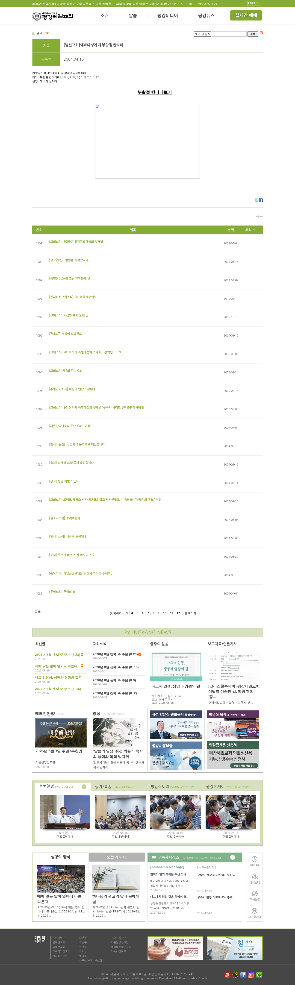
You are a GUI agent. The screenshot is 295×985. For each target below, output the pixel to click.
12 (178, 613)
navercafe (260, 975)
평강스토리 (172, 787)
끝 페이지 (190, 613)
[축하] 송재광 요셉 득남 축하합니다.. (72, 462)
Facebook (261, 200)
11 (171, 613)
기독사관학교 (118, 951)
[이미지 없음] (176, 666)
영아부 (83, 956)
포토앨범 (56, 786)
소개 (105, 16)
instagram (252, 975)
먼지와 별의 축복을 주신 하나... (169, 874)
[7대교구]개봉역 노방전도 (65, 333)
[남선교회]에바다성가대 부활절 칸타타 (94, 45)
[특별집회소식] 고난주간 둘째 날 (69, 278)
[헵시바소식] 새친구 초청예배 (67, 536)
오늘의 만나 (117, 857)
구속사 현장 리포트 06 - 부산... (216, 875)
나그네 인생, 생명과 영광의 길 (56, 677)
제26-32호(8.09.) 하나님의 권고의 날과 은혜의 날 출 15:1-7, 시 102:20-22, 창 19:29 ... (116, 911)
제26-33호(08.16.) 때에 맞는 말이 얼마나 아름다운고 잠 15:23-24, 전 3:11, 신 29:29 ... (61, 911)
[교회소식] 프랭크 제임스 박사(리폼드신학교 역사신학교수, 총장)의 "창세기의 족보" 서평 (105, 499)
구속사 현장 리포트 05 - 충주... (216, 897)
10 (164, 613)
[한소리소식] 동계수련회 (64, 518)
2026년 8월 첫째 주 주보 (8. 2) (115, 693)
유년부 (83, 947)
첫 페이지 (116, 613)
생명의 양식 (60, 857)
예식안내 (255, 878)
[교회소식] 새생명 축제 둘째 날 (68, 315)
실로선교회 (58, 942)
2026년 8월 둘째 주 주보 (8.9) (114, 680)
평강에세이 (227, 787)
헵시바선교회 (60, 956)
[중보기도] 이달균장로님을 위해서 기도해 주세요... (80, 573)
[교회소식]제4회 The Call (65, 370)
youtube (227, 975)
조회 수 (250, 230)
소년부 (83, 937)
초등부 (83, 942)
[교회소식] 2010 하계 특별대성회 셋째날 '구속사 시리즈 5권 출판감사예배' (97, 407)
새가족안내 (255, 913)
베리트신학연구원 (121, 947)
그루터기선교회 (61, 951)
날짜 (231, 230)
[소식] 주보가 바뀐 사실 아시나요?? (71, 555)
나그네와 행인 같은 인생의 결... (169, 896)
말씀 (133, 16)
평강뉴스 (206, 16)
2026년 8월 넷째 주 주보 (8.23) (57, 655)
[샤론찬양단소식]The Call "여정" (70, 426)
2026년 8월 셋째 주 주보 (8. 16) (58, 689)
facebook (244, 975)
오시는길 (255, 895)
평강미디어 (168, 16)
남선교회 (57, 937)
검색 (253, 33)
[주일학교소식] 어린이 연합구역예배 (72, 389)
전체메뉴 (246, 16)
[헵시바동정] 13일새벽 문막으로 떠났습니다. (77, 444)
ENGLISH (254, 3)
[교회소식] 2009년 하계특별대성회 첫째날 (76, 241)
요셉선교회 (58, 947)
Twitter (256, 200)
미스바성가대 (118, 937)
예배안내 (255, 861)
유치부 (83, 951)
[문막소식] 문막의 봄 (62, 591)
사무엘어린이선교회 (90, 960)
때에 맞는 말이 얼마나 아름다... (57, 666)
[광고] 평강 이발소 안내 (64, 481)
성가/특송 (114, 787)
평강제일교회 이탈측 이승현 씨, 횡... (231, 702)
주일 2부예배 (65, 836)
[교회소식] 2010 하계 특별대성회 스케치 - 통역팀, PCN (85, 352)
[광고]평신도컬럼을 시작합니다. (69, 260)
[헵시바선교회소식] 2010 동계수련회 (73, 297)
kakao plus (236, 975)
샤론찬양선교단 (120, 942)
